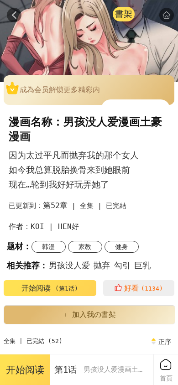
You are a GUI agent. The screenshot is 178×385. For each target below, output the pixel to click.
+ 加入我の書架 (89, 314)
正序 (164, 341)
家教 (85, 246)
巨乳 (142, 265)
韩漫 (48, 246)
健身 (121, 246)
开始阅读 (49, 288)
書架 (123, 14)
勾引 (122, 265)
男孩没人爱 (69, 265)
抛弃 (102, 265)
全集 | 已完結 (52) (33, 341)
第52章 (55, 205)
